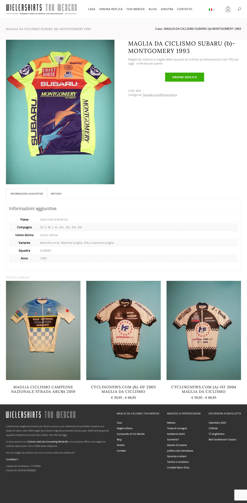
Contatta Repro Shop (178, 467)
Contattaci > (12, 459)
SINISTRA (167, 9)
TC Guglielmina (216, 433)
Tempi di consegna (177, 428)
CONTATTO (184, 9)
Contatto (121, 450)
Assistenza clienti (176, 433)
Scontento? (173, 439)
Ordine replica (184, 77)
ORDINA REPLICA (111, 9)
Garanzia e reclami (176, 456)
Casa (158, 28)
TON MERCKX (135, 9)
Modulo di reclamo (177, 445)
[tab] (27, 194)
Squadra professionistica (160, 95)
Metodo (56, 193)
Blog (119, 439)
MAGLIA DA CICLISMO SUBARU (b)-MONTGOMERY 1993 (202, 28)
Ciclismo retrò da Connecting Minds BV (47, 441)
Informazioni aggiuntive (26, 193)
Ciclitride (213, 428)
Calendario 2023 (217, 422)
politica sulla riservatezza (180, 450)
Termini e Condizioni (178, 461)
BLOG (153, 9)
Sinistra (121, 445)
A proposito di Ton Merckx (130, 433)
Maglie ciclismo (125, 428)
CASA (91, 9)
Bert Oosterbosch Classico (222, 439)
